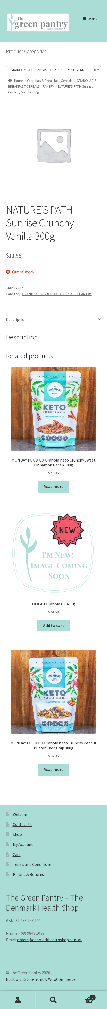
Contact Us (22, 824)
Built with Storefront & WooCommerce (41, 979)
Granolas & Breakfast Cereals (50, 80)
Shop (17, 834)
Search (53, 1000)
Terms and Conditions (32, 864)
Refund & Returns (28, 874)
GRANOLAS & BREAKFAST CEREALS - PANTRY (57, 293)
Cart (17, 854)
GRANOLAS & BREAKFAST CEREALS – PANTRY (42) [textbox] (52, 70)
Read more (53, 486)
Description (16, 319)
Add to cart (53, 625)
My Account (23, 844)
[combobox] (53, 69)
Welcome (21, 814)
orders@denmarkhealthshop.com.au (49, 939)
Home (18, 80)
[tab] (53, 319)
